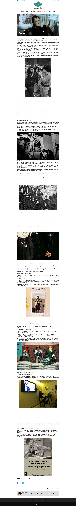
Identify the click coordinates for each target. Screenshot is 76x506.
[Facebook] (56, 0)
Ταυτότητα (18, 0)
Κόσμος (27, 11)
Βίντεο (49, 11)
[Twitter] (57, 0)
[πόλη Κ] (38, 6)
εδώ (21, 436)
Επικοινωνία (23, 0)
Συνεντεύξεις (28, 478)
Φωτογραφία (31, 478)
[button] (54, 0)
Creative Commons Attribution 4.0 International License (41, 505)
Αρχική (17, 13)
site (53, 428)
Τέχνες (31, 11)
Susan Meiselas (22, 478)
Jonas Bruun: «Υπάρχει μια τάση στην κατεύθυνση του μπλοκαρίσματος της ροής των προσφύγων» (51, 488)
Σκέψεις (34, 11)
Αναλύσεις (39, 11)
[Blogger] (23, 494)
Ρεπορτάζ (23, 11)
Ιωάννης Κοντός (26, 492)
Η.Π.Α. (25, 478)
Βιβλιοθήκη (44, 11)
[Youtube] (58, 0)
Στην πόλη (53, 11)
